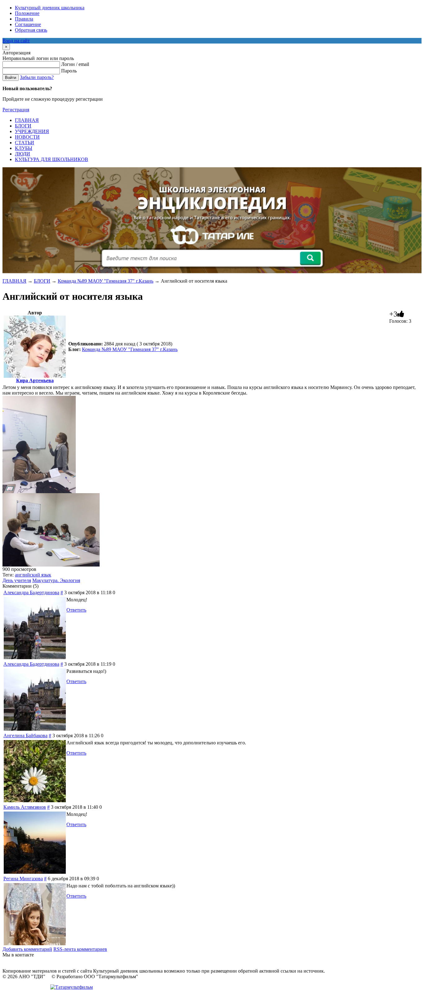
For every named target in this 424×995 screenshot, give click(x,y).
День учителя (16, 580)
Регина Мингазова (23, 878)
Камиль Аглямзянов (24, 807)
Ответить (76, 610)
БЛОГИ (42, 281)
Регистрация (15, 109)
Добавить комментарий (27, 949)
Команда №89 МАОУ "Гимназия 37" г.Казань (105, 281)
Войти (10, 77)
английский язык (33, 574)
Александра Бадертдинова (31, 592)
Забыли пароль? (37, 77)
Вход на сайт (16, 40)
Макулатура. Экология (56, 580)
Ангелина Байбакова (25, 735)
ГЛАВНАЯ (14, 281)
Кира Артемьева (35, 380)
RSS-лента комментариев (80, 949)
